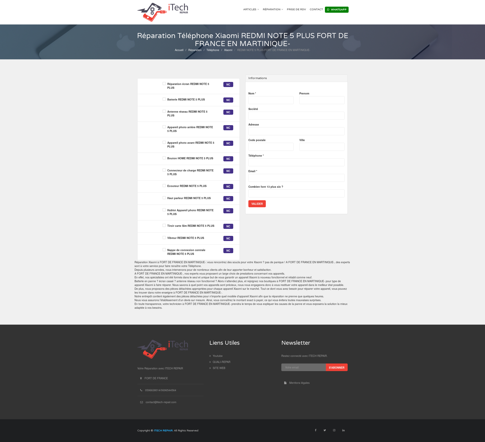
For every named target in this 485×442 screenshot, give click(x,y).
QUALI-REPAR (221, 362)
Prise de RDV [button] (296, 9)
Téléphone (213, 50)
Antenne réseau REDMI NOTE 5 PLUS (187, 113)
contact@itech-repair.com (161, 402)
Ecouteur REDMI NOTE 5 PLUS (187, 186)
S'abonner (336, 367)
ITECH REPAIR (163, 430)
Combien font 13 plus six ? (265, 186)
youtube (218, 356)
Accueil (179, 50)
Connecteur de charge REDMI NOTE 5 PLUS (190, 172)
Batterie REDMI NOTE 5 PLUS (186, 99)
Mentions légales (299, 383)
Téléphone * (256, 155)
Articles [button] (249, 9)
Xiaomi (228, 50)
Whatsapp (338, 9)
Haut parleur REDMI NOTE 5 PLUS (189, 198)
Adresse (253, 124)
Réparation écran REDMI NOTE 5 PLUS (188, 85)
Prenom (304, 93)
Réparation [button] (271, 9)
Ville (302, 140)
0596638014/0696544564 (160, 390)
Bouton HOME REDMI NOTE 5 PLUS (190, 158)
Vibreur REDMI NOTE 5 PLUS (185, 238)
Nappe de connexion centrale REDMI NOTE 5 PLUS (186, 252)
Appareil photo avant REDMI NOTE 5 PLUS (190, 144)
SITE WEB (219, 368)
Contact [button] (316, 9)
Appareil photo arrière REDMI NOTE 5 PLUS (190, 129)
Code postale (257, 140)
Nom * (252, 93)
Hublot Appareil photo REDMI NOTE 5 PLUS (190, 212)
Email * (252, 171)
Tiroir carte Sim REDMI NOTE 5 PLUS (190, 226)
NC (228, 84)
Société (253, 109)
